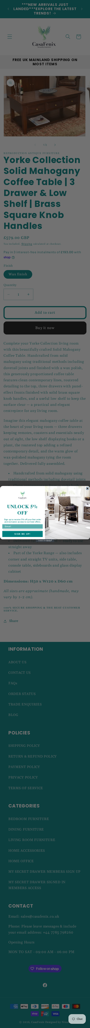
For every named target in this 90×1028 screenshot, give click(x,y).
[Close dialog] (87, 488)
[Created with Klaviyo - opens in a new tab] (45, 540)
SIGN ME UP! (22, 534)
